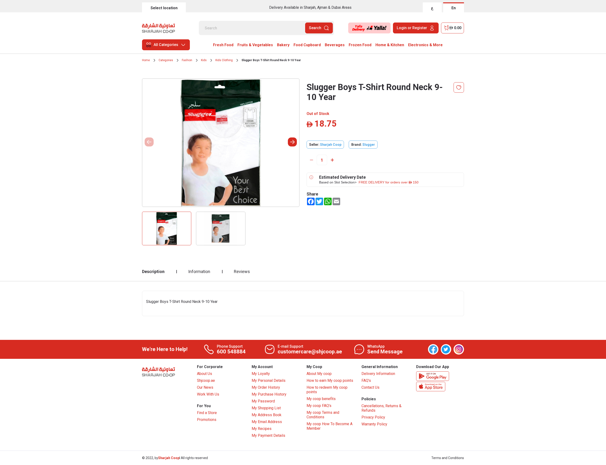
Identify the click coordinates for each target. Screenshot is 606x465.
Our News (205, 387)
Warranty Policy (374, 424)
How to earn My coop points (330, 380)
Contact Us (370, 387)
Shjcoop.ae (206, 380)
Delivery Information (378, 373)
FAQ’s (366, 380)
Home (146, 60)
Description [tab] (153, 271)
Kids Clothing (224, 60)
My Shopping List (266, 408)
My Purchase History (269, 394)
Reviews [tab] (242, 271)
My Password (263, 401)
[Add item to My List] (459, 87)
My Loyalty (261, 373)
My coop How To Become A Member (329, 426)
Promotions (206, 419)
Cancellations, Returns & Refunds (381, 408)
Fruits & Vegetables (255, 45)
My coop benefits (321, 399)
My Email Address (267, 421)
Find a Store (207, 412)
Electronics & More (425, 45)
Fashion (187, 60)
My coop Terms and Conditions (323, 414)
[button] (292, 141)
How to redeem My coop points (327, 389)
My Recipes (262, 428)
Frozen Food (360, 45)
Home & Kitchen (389, 45)
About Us (204, 373)
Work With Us (208, 394)
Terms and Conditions (447, 458)
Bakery (283, 45)
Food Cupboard (307, 45)
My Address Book (266, 415)
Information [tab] (199, 271)
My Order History (266, 387)
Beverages (335, 45)
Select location (164, 8)
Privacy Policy (373, 417)
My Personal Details (268, 380)
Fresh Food (223, 45)
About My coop (319, 373)
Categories (166, 60)
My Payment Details (268, 435)
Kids (204, 60)
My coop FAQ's (319, 405)
